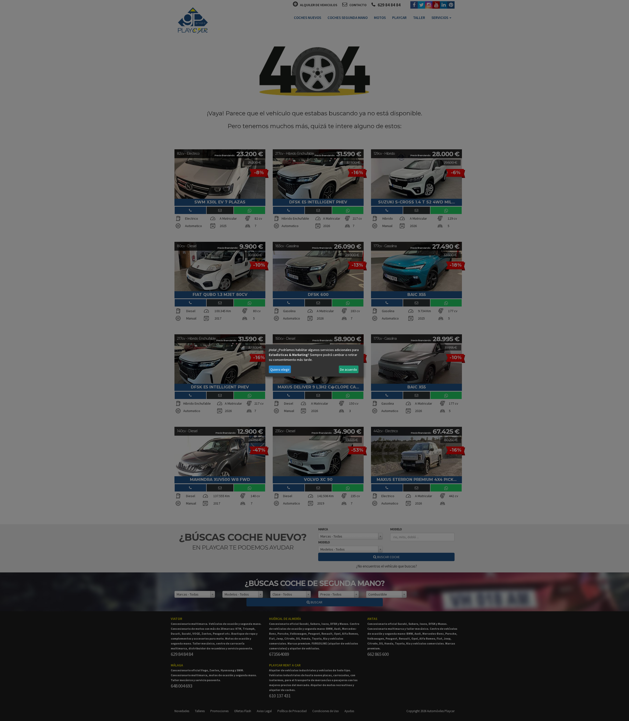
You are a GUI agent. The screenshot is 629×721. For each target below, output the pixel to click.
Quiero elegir (280, 369)
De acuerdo (348, 369)
